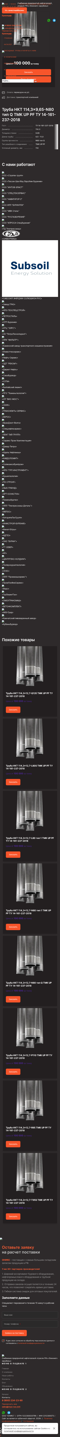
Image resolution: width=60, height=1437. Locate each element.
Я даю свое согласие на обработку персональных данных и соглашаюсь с (30, 1342)
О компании (10, 57)
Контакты (9, 70)
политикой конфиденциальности (31, 1343)
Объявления (10, 76)
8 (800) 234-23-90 (13, 25)
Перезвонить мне (9, 31)
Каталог (8, 44)
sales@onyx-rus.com (13, 28)
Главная (8, 38)
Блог (4, 1383)
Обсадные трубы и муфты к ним (20, 51)
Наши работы (10, 63)
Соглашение (28, 1421)
